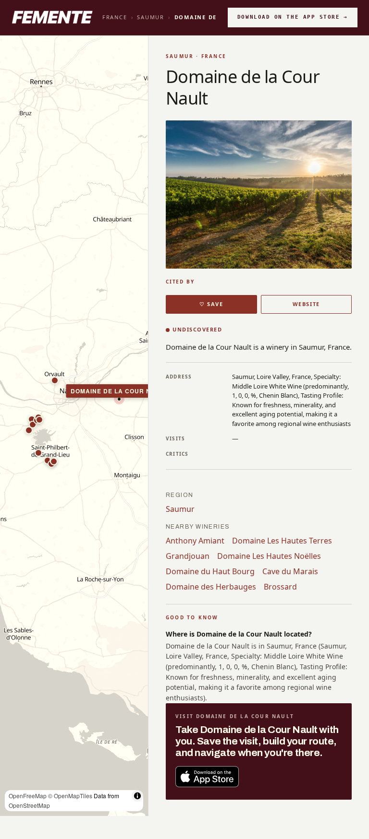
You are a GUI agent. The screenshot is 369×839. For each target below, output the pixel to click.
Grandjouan (187, 556)
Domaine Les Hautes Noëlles (269, 556)
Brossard (280, 586)
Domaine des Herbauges (211, 586)
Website (306, 303)
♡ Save (211, 303)
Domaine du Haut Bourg (210, 571)
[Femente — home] (52, 17)
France (114, 17)
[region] (74, 425)
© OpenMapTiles (70, 796)
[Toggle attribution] (137, 796)
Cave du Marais (290, 571)
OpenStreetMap (29, 805)
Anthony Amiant (195, 540)
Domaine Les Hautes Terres (282, 540)
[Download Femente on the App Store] (207, 776)
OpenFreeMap (28, 796)
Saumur (150, 17)
